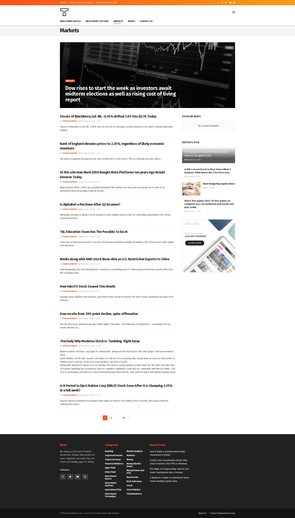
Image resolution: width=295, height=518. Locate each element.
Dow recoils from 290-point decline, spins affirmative (99, 314)
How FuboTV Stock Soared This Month (87, 286)
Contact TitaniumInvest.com (80, 3)
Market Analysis (135, 451)
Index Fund (110, 472)
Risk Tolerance (134, 481)
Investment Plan (113, 489)
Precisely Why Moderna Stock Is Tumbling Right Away (100, 341)
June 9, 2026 (209, 188)
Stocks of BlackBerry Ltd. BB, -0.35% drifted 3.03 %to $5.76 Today (108, 116)
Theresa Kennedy (75, 106)
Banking (109, 451)
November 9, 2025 (193, 160)
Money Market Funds (134, 465)
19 (123, 418)
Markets (118, 21)
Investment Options (97, 21)
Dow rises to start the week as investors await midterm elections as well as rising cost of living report (120, 94)
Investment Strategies (110, 495)
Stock (130, 485)
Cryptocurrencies (114, 455)
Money (131, 21)
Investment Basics (70, 21)
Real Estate (132, 477)
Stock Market (133, 489)
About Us (63, 3)
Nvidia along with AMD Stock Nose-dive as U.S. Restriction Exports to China (114, 259)
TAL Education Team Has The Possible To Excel (93, 232)
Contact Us (146, 21)
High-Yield (110, 468)
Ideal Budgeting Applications (219, 183)
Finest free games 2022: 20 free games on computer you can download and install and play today (209, 204)
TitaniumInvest (134, 493)
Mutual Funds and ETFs (135, 471)
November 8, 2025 (93, 106)
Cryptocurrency (113, 459)
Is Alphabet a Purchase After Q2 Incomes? (90, 204)
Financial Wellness (114, 463)
